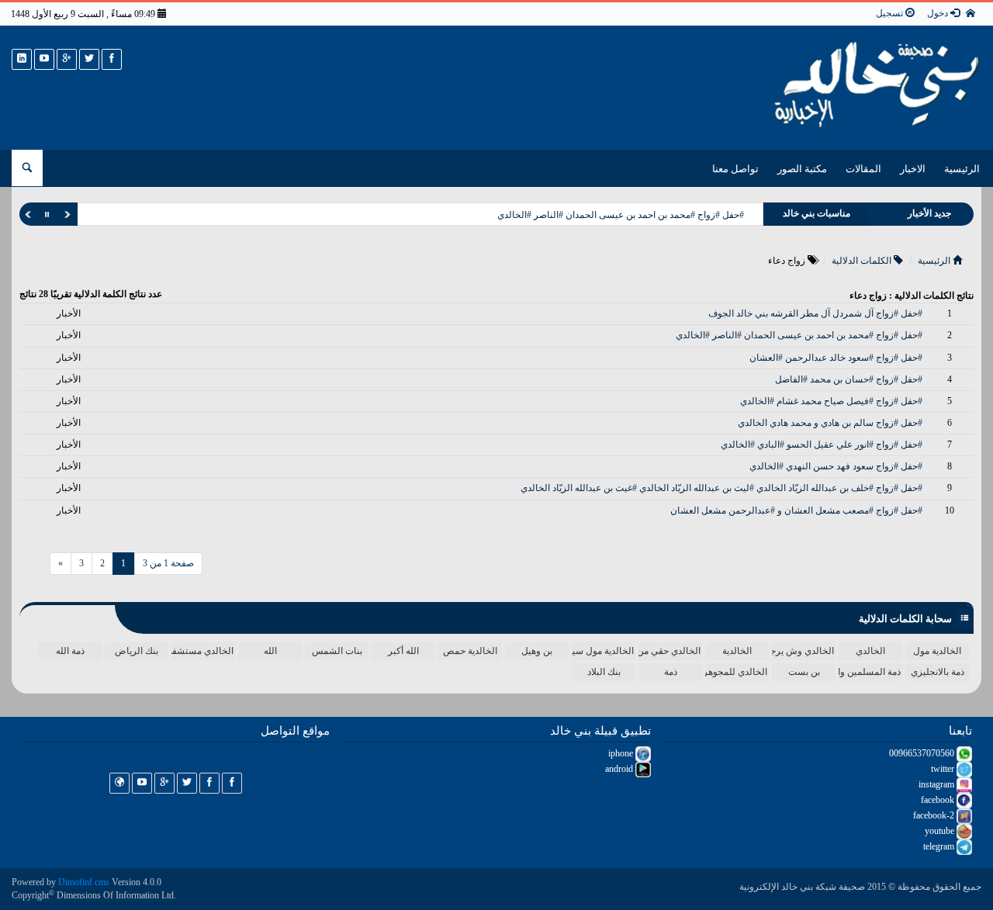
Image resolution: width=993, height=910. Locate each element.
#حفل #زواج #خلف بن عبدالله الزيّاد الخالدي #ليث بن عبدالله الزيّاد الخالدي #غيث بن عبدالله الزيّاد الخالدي (721, 488)
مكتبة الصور (802, 169)
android (620, 768)
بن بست (804, 671)
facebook (939, 799)
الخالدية (737, 650)
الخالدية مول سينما (603, 650)
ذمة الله (70, 650)
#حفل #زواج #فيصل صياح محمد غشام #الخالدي (831, 401)
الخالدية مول (937, 650)
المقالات (863, 169)
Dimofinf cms (83, 882)
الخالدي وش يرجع (803, 650)
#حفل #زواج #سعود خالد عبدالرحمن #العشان (835, 357)
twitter (944, 768)
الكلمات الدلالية (863, 260)
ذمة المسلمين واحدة (870, 671)
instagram (938, 784)
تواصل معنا (735, 169)
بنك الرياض (136, 650)
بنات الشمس (337, 650)
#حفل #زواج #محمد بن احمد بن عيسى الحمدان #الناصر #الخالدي (620, 214)
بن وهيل (536, 650)
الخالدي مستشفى (202, 650)
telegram (940, 846)
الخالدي (870, 650)
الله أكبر (403, 650)
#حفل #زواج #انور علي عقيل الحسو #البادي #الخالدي (821, 444)
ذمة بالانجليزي (937, 671)
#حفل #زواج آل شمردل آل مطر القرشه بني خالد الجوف (815, 313)
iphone (621, 753)
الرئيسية (962, 169)
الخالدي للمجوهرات (736, 671)
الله (270, 650)
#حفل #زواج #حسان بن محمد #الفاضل (848, 379)
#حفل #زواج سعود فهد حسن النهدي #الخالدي (835, 466)
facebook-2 (935, 815)
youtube (941, 830)
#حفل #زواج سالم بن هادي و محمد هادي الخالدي (830, 422)
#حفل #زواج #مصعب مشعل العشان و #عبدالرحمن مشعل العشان (796, 510)
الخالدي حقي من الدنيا (669, 650)
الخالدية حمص (470, 650)
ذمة (670, 671)
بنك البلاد (604, 671)
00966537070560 (923, 753)
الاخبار (913, 169)
